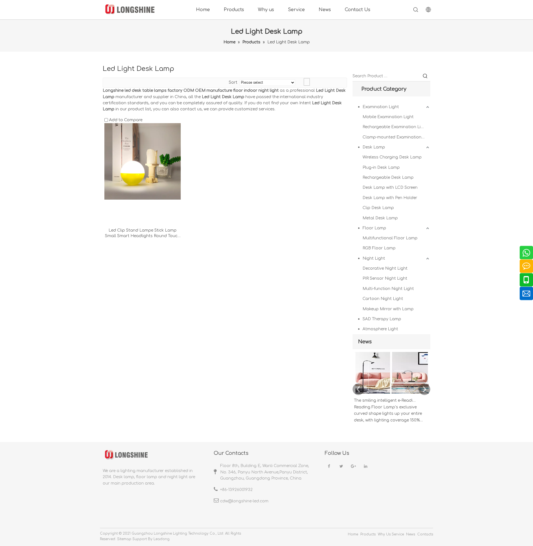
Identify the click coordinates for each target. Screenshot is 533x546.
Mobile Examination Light (388, 117)
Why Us (384, 534)
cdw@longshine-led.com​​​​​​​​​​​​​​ (244, 501)
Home (203, 9)
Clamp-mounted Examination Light (396, 137)
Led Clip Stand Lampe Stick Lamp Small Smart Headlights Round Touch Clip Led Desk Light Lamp (142, 233)
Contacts (425, 534)
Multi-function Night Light (388, 289)
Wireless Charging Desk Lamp (392, 157)
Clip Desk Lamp (378, 208)
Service (296, 9)
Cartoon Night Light (383, 299)
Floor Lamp (374, 228)
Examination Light (381, 107)
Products (234, 9)
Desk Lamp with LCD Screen (390, 187)
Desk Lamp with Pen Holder (390, 198)
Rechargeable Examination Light (395, 127)
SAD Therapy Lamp (382, 319)
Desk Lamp (374, 147)
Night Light (374, 258)
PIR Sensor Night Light (385, 278)
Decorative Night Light (385, 268)
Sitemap (124, 539)
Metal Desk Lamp (380, 218)
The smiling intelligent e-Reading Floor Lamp (385, 400)
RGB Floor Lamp (379, 248)
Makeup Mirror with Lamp (388, 309)
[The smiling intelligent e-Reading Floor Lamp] (391, 394)
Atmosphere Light (380, 329)
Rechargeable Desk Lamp (388, 177)
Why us (266, 9)
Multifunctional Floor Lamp (390, 238)
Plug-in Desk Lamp (381, 167)
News (325, 9)
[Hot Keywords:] (425, 76)
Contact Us (357, 9)
